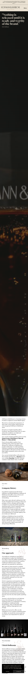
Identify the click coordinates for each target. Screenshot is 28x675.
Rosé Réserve (14, 438)
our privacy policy (18, 668)
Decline (7, 671)
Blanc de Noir (12, 439)
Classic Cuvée (6, 438)
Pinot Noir (11, 458)
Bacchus (19, 456)
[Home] (10, 8)
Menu (25, 8)
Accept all (18, 671)
